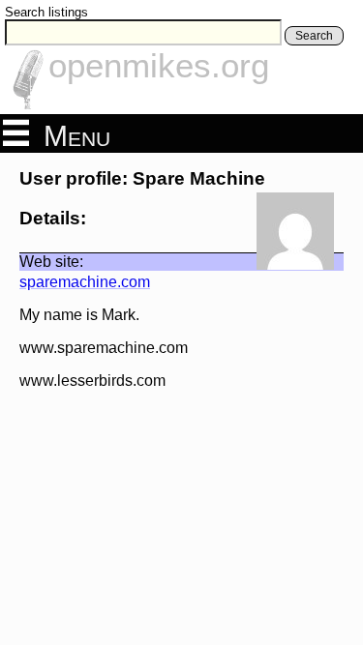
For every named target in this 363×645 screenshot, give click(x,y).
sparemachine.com (84, 282)
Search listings (46, 12)
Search (314, 36)
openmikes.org (158, 65)
